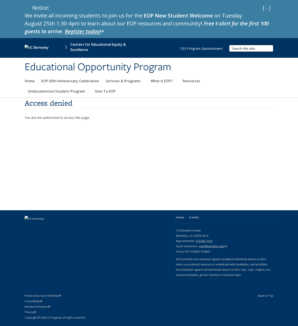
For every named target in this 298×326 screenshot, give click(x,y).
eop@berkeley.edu (213, 246)
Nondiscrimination (37, 306)
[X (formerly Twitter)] (37, 226)
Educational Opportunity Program (98, 67)
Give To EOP (105, 91)
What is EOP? (162, 81)
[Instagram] (54, 226)
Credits (194, 217)
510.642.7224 (204, 241)
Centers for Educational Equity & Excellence (98, 47)
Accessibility (33, 301)
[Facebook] (28, 226)
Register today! (84, 31)
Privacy (30, 312)
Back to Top (265, 296)
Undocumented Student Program (57, 91)
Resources (192, 81)
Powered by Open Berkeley (43, 296)
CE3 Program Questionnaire (201, 48)
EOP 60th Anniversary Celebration (70, 81)
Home (30, 81)
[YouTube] (45, 226)
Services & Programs (123, 81)
